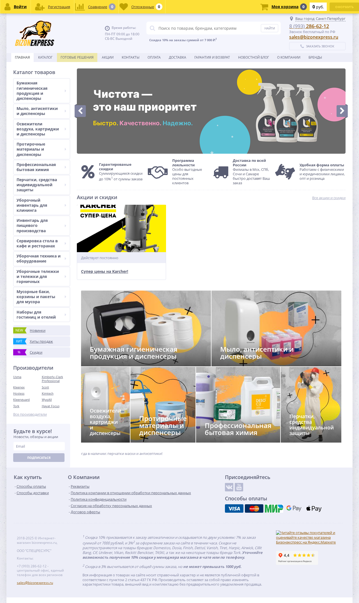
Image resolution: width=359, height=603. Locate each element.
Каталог (45, 57)
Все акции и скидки (329, 197)
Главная (22, 57)
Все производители (30, 414)
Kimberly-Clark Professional (52, 379)
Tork (16, 406)
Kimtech (48, 393)
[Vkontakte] (229, 487)
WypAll (47, 399)
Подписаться (38, 457)
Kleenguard (21, 399)
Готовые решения (77, 57)
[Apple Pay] (314, 508)
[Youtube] (239, 487)
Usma (17, 377)
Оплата (154, 57)
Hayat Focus (50, 406)
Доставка (177, 57)
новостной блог (253, 57)
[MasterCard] (254, 508)
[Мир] (274, 508)
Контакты (130, 57)
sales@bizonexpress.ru (313, 37)
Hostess (18, 393)
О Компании (288, 57)
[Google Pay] (294, 508)
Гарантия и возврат (212, 57)
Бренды (315, 57)
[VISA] (234, 508)
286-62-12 (309, 26)
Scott (45, 387)
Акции (108, 57)
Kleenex (19, 387)
